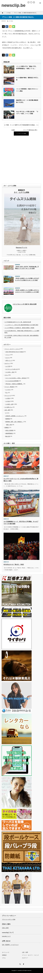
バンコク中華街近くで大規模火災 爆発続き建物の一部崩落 (19, 327)
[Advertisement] (21, 160)
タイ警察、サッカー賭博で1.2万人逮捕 (12, 126)
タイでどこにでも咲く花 (11, 369)
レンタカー (8, 389)
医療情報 (7, 418)
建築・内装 (9, 424)
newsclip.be (20, 970)
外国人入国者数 (9, 430)
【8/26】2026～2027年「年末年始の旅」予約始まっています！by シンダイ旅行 (27, 267)
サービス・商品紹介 (9, 386)
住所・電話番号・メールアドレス (10, 944)
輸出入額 (7, 436)
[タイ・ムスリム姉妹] (22, 244)
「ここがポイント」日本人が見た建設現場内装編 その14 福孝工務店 (21, 324)
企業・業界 (7, 410)
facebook (34, 2)
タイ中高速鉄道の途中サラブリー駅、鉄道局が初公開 (17, 322)
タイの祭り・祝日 (9, 372)
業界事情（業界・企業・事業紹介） (14, 421)
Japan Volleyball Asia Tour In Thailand (14, 351)
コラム (6, 375)
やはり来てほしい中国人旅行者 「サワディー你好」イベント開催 (27, 112)
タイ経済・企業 (9, 404)
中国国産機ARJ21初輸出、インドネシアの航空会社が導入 (30, 126)
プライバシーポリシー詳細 (8, 919)
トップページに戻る (21, 133)
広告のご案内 (5, 927)
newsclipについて (6, 936)
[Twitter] (19, 963)
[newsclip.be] (13, 5)
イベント (7, 354)
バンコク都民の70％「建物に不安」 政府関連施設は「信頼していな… (27, 67)
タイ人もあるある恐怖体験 (12, 380)
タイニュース (7, 395)
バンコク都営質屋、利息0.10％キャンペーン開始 (27, 90)
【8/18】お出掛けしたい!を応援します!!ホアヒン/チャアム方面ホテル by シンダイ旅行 (27, 279)
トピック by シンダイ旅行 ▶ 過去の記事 (24, 304)
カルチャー (7, 363)
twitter (31, 2)
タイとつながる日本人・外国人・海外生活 (15, 378)
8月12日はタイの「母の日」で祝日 (14, 564)
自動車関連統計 (9, 433)
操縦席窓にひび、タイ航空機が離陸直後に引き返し (27, 101)
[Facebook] (23, 963)
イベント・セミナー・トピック (12, 348)
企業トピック (8, 360)
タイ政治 (7, 398)
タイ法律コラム (8, 407)
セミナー (7, 357)
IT (5, 413)
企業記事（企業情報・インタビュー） (14, 415)
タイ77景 (7, 366)
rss (28, 2)
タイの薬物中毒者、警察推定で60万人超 (27, 79)
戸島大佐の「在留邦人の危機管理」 (14, 383)
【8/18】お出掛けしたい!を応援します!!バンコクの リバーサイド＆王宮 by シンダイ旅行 (27, 291)
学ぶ (6, 392)
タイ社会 (11, 21)
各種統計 (6, 427)
